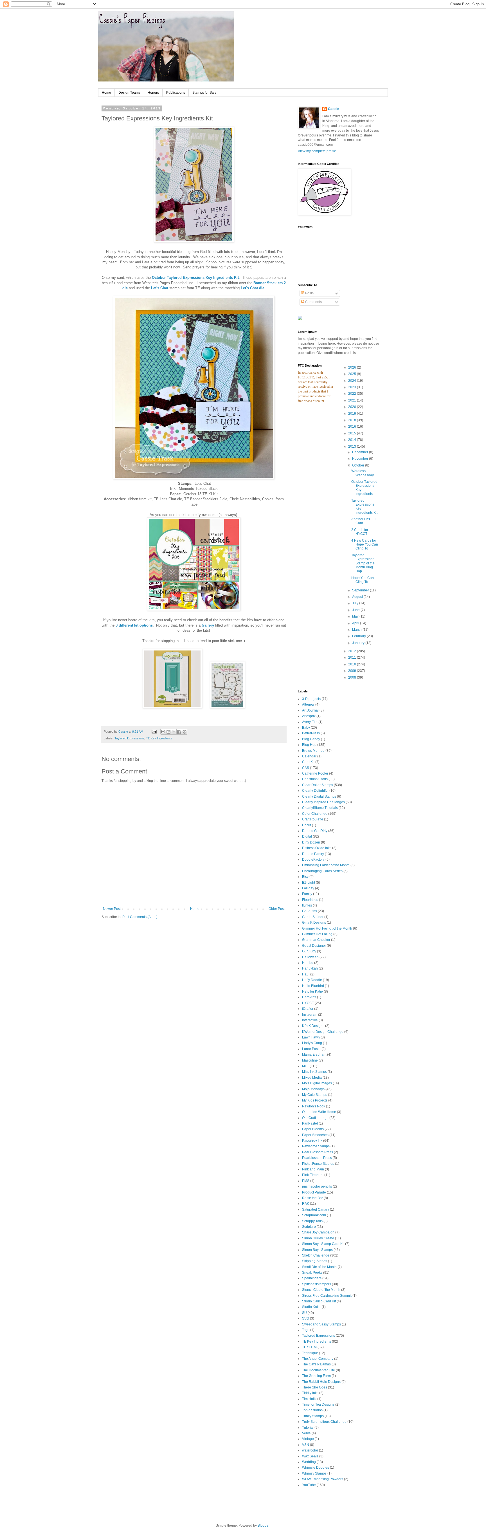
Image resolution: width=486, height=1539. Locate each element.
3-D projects (311, 699)
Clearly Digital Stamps (319, 796)
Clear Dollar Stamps (317, 785)
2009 (352, 671)
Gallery (208, 625)
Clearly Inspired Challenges (323, 802)
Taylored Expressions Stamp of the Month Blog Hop (363, 563)
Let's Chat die (252, 288)
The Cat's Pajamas (316, 1364)
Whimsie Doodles (315, 1468)
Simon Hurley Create (318, 1238)
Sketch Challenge (315, 1255)
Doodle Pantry (313, 854)
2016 (352, 427)
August (358, 597)
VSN (305, 1445)
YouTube (309, 1485)
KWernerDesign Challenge (322, 1032)
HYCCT (308, 1003)
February (359, 636)
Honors (153, 93)
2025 (352, 374)
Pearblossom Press (317, 1158)
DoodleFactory (313, 860)
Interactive (310, 1020)
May (355, 616)
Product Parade (314, 1192)
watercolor (310, 1450)
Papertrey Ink (312, 1141)
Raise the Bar (312, 1198)
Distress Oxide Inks (316, 848)
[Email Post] (154, 731)
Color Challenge (314, 814)
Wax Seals (310, 1456)
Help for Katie (312, 991)
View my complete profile (317, 151)
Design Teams (129, 93)
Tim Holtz (309, 1399)
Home (106, 93)
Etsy (305, 877)
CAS (305, 768)
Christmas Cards (315, 779)
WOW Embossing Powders (322, 1479)
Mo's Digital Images (317, 1083)
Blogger (263, 1525)
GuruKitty (309, 951)
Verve (306, 1433)
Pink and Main (313, 1169)
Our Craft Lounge (315, 1118)
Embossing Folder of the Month (326, 865)
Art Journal (310, 710)
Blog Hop (309, 745)
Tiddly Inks (310, 1393)
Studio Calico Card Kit (319, 1301)
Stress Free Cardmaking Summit (327, 1296)
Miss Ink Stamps (314, 1072)
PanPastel (310, 1123)
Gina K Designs (314, 923)
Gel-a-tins (309, 911)
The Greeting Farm (316, 1376)
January (358, 643)
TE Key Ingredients (159, 738)
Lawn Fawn (311, 1037)
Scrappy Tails (312, 1221)
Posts (309, 293)
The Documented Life (318, 1370)
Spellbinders (311, 1278)
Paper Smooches (315, 1135)
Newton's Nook (313, 1106)
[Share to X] (174, 732)
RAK (305, 1204)
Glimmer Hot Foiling (317, 934)
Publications (175, 93)
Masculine (310, 1060)
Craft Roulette (312, 819)
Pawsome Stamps (316, 1146)
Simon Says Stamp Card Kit (323, 1244)
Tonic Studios (312, 1410)
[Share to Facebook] (179, 732)
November (360, 459)
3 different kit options (134, 625)
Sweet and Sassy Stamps (321, 1324)
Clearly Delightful (315, 791)
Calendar (309, 756)
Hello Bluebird (313, 986)
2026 (352, 367)
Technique (310, 1353)
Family (307, 894)
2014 (352, 440)
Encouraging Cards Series (322, 871)
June (356, 610)
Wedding (309, 1462)
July (355, 603)
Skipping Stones (314, 1261)
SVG (305, 1318)
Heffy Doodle (312, 980)
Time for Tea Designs (318, 1404)
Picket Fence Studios (318, 1164)
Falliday (308, 888)
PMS (305, 1181)
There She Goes (314, 1387)
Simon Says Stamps (317, 1250)
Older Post (277, 909)
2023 (352, 387)
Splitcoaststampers (316, 1284)
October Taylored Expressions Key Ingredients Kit (195, 277)
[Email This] (163, 732)
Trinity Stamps (313, 1416)
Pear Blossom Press (317, 1152)
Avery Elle (310, 722)
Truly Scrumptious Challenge (324, 1422)
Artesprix (309, 716)
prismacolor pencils (317, 1186)
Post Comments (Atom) (140, 917)
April (356, 623)
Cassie (333, 109)
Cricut (306, 825)
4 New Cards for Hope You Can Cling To (364, 545)
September (361, 590)
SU (304, 1313)
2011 (352, 657)
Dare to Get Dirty (314, 831)
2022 (352, 394)
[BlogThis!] (168, 732)
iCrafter (307, 1009)
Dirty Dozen (311, 842)
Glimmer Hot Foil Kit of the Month (327, 928)
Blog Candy (311, 739)
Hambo (307, 963)
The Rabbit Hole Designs (321, 1382)
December (360, 452)
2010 (352, 664)
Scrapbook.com (314, 1215)
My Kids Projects (314, 1100)
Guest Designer (314, 946)
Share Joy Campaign (318, 1232)
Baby (306, 728)
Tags (305, 1330)
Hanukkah (310, 968)
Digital (307, 836)
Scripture (309, 1227)
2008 (352, 677)
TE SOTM (309, 1347)
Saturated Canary (315, 1210)
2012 (352, 651)
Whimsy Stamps (314, 1473)
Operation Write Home (319, 1112)
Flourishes (310, 900)
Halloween (310, 957)
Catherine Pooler (315, 773)
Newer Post (112, 909)
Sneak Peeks (312, 1273)
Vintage (308, 1439)
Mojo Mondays (313, 1089)
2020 (352, 407)
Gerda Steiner (312, 917)
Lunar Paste (311, 1049)
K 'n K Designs (313, 1026)
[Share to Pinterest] (184, 732)
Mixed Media (312, 1078)
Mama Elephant (314, 1054)
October (358, 465)
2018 (352, 420)
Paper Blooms (313, 1129)
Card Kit (308, 762)
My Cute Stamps (314, 1095)
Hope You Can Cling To (362, 580)
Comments (313, 302)
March (357, 630)
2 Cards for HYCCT (359, 532)
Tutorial (308, 1428)
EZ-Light (308, 883)
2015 (352, 433)
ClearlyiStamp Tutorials (320, 808)
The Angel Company (317, 1359)
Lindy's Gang (312, 1043)
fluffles (307, 905)
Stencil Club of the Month (321, 1290)
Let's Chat (159, 288)
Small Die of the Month (319, 1267)
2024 (352, 381)
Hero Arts (309, 997)
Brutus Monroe (313, 751)
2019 (352, 414)
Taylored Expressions (129, 738)
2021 (352, 400)
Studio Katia (311, 1307)
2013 (352, 446)
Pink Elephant (312, 1175)
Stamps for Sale (204, 93)
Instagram (309, 1015)
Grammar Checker (316, 940)
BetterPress (311, 733)
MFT (305, 1066)
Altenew (308, 704)
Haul (305, 974)
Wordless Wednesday (362, 473)
